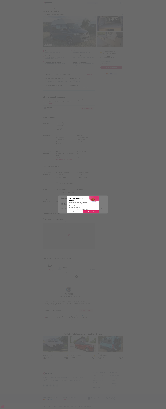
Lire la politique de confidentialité (74, 207)
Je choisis (75, 211)
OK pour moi (91, 211)
